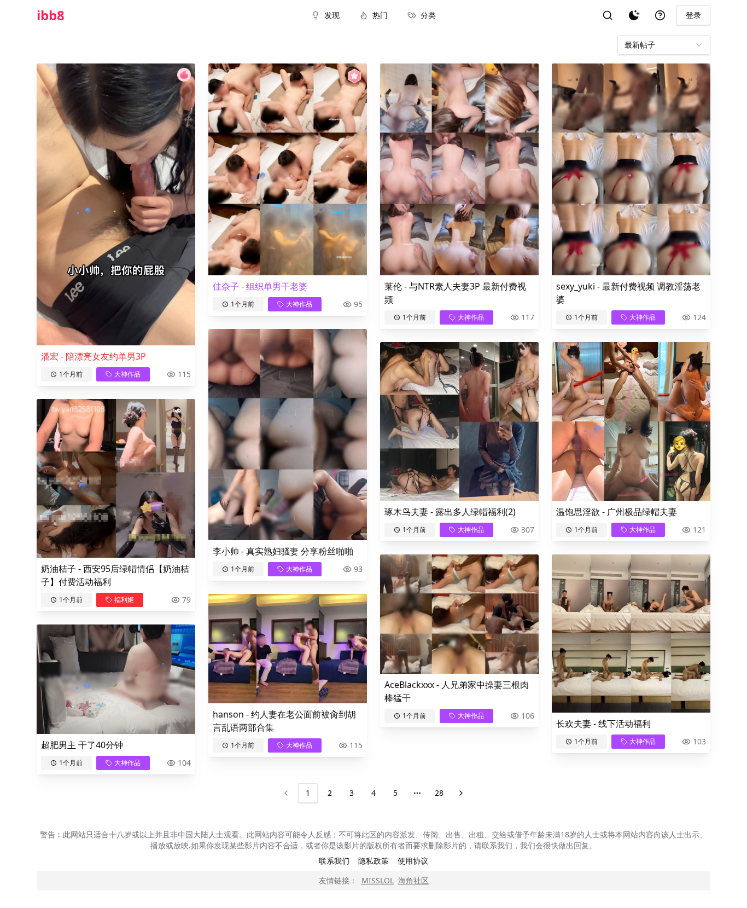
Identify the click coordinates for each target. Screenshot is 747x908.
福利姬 (124, 599)
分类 (428, 15)
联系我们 (334, 860)
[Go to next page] (461, 793)
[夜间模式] (634, 15)
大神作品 (127, 374)
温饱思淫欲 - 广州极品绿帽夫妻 (616, 512)
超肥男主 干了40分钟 (82, 745)
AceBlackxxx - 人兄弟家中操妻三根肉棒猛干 (456, 691)
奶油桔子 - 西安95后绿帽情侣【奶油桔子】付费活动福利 (115, 575)
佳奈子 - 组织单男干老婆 (260, 286)
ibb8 (51, 15)
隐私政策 (373, 860)
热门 (380, 15)
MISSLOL (377, 880)
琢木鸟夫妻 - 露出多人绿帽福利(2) (450, 512)
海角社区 (413, 880)
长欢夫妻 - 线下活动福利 (603, 724)
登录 (693, 15)
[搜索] (607, 15)
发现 (332, 15)
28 (439, 793)
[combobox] (663, 45)
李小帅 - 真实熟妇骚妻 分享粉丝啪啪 (283, 551)
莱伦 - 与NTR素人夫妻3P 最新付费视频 (455, 292)
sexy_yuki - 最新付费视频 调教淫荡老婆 (628, 292)
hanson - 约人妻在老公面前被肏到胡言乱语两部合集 (284, 720)
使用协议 (413, 860)
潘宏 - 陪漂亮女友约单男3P (93, 356)
